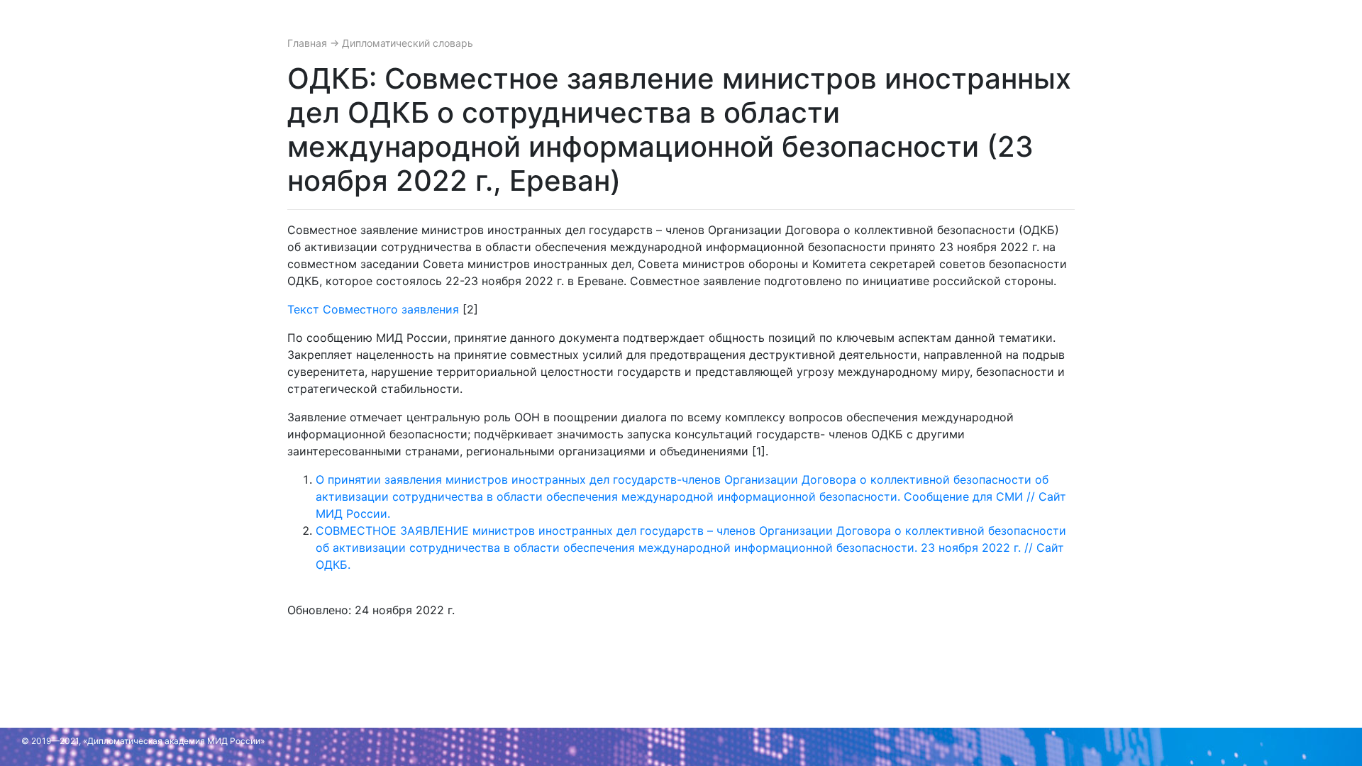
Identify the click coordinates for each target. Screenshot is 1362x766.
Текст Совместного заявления (373, 309)
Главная (308, 43)
